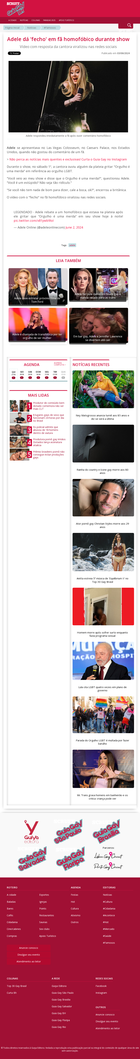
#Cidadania (109, 908)
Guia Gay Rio (59, 1027)
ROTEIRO (12, 887)
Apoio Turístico (47, 936)
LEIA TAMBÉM (68, 260)
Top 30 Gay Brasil (16, 986)
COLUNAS (12, 978)
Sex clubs (44, 929)
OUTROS (101, 1007)
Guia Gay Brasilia (61, 999)
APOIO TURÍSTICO (66, 20)
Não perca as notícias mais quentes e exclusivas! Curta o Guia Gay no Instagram (68, 159)
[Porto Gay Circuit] (108, 866)
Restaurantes (46, 915)
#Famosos (50, 27)
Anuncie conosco (28, 947)
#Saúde (107, 936)
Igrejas (43, 901)
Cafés (10, 915)
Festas (74, 894)
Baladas (11, 901)
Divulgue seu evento (28, 954)
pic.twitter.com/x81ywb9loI (34, 220)
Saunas (43, 922)
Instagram (101, 992)
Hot (73, 901)
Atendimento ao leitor (29, 961)
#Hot (106, 922)
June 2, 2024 (74, 227)
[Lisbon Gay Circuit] (108, 856)
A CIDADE (13, 20)
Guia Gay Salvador (62, 1006)
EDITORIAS (109, 887)
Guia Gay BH (59, 1013)
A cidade (11, 894)
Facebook (101, 986)
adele (72, 245)
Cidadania (12, 922)
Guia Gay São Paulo (63, 992)
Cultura (75, 908)
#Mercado (108, 929)
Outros (75, 922)
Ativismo (75, 915)
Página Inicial (12, 27)
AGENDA (45, 364)
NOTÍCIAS (24, 20)
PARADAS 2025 (49, 20)
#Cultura (107, 901)
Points (42, 908)
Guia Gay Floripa (61, 1020)
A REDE (56, 978)
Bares (10, 908)
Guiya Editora (59, 986)
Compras (12, 936)
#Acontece (109, 915)
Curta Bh (12, 992)
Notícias (31, 27)
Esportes (44, 894)
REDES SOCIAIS (104, 978)
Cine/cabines (14, 929)
